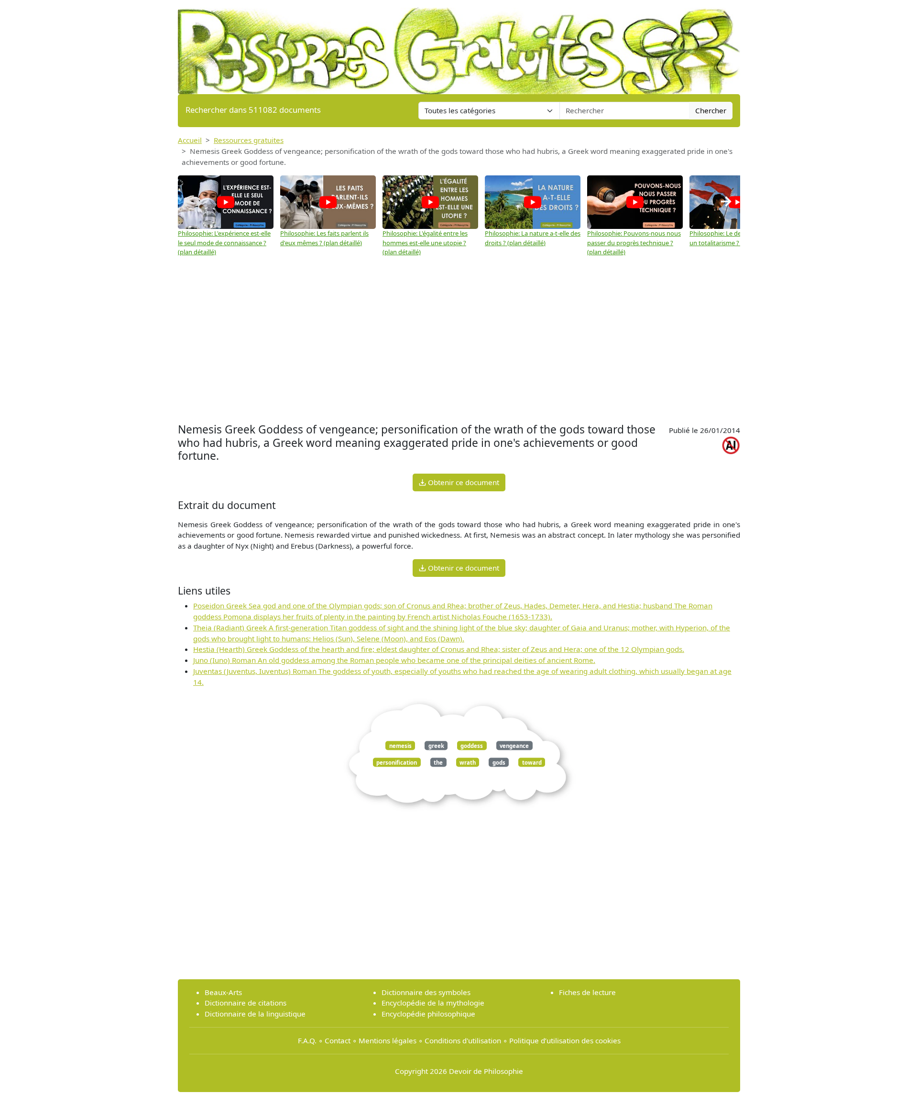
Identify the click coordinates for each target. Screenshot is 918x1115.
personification (396, 762)
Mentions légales (387, 1040)
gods (498, 762)
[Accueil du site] (459, 46)
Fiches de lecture (587, 992)
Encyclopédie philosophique (428, 1013)
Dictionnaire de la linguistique (255, 1013)
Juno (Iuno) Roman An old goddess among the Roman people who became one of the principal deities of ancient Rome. (394, 660)
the (438, 762)
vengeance (514, 745)
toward (532, 762)
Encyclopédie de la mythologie (433, 1002)
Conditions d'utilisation (463, 1040)
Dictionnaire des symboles (426, 992)
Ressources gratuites (249, 140)
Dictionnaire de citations (245, 1002)
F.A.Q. (307, 1040)
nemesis (400, 745)
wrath (467, 762)
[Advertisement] (459, 349)
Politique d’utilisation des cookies (565, 1040)
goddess (471, 745)
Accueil (190, 140)
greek (436, 745)
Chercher (710, 110)
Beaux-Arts (223, 992)
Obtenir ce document (462, 482)
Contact (337, 1040)
